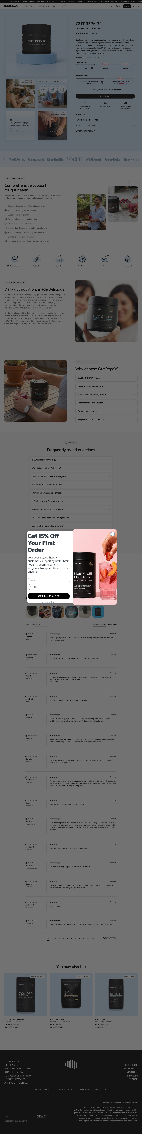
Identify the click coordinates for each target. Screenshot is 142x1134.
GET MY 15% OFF (49, 596)
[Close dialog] (112, 534)
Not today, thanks (48, 601)
